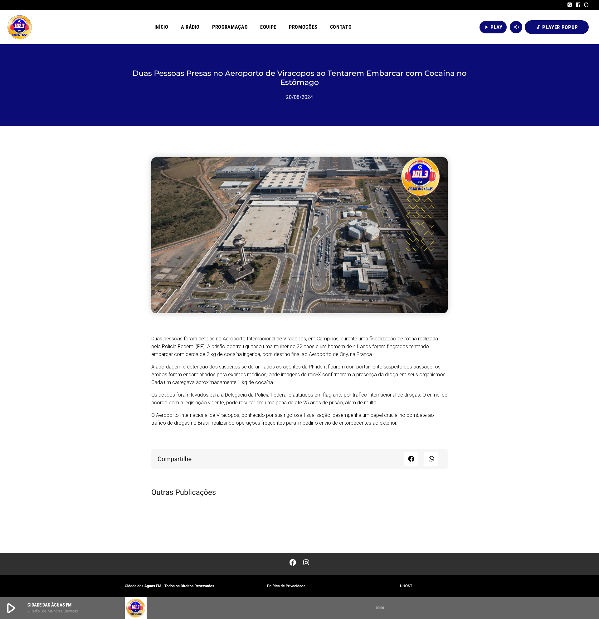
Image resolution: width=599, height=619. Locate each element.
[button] (411, 459)
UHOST (406, 586)
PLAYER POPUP (556, 27)
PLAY (493, 27)
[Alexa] (586, 5)
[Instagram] (569, 5)
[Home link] (19, 27)
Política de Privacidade (286, 586)
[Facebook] (578, 5)
